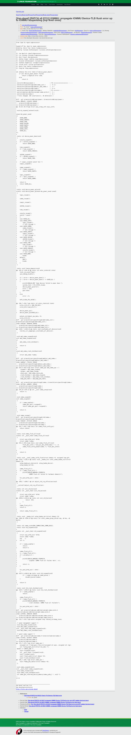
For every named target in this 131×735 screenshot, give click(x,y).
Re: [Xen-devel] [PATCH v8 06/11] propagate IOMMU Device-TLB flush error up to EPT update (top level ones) (62, 704)
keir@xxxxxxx (79, 30)
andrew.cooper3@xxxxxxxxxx (29, 34)
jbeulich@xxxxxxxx (86, 32)
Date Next (25, 15)
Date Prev (19, 15)
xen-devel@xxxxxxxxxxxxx (29, 25)
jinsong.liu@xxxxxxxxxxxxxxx (29, 32)
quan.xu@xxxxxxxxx (36, 27)
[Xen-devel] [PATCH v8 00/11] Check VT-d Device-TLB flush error (43, 695)
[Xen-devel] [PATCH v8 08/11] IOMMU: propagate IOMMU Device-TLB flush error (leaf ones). (54, 702)
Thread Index (54, 15)
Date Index (47, 15)
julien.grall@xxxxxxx (66, 32)
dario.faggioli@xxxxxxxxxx (45, 32)
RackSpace (45, 730)
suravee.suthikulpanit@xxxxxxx (79, 34)
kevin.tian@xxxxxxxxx (35, 30)
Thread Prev (32, 15)
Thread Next (39, 15)
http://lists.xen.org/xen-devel (27, 689)
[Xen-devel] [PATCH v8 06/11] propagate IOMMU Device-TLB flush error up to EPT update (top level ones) (58, 700)
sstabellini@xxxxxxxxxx (60, 30)
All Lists (21, 11)
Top (17, 11)
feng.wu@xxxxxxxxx (50, 34)
